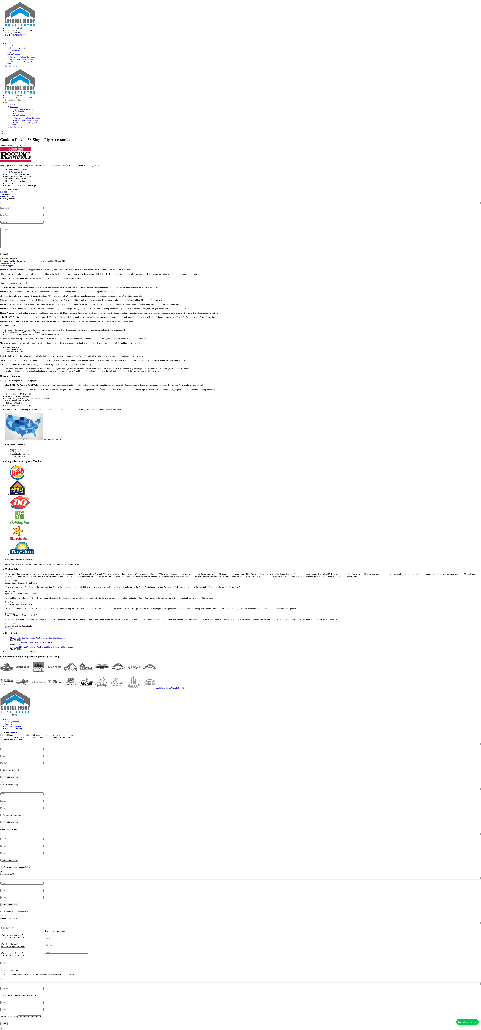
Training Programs (7, 263)
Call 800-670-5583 (7, 192)
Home (7, 43)
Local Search (10, 724)
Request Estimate (7, 196)
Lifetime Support (6, 265)
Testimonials (15, 50)
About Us (9, 46)
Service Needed (6, 995)
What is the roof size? (8, 1016)
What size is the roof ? (9, 944)
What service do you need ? (12, 935)
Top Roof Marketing (70, 737)
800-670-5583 (21, 35)
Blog (12, 52)
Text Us (3, 133)
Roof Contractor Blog (13, 728)
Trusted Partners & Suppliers (21, 61)
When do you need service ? (12, 953)
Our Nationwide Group (19, 48)
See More (9, 628)
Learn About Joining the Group (22, 57)
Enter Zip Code (61, 440)
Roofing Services (12, 722)
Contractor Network (13, 726)
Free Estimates (11, 66)
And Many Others (171, 688)
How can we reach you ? (55, 931)
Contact (8, 64)
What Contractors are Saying (21, 59)
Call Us (3, 131)
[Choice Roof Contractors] (20, 28)
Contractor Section (12, 55)
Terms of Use (40, 735)
